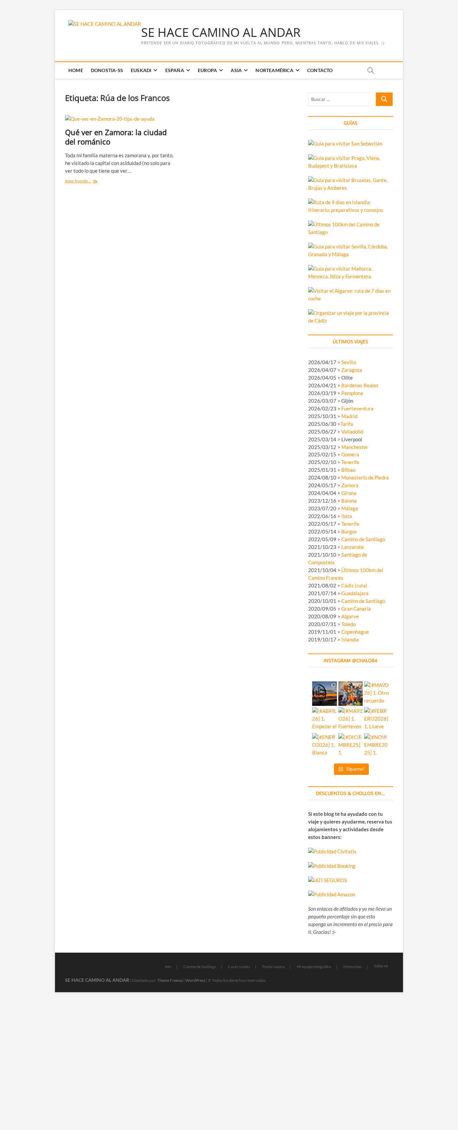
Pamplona (352, 393)
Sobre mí (381, 966)
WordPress (195, 980)
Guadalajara (354, 593)
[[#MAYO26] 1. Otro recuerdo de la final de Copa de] (376, 693)
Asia (236, 70)
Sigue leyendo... (85, 181)
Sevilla (348, 362)
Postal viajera (273, 966)
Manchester (354, 447)
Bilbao (348, 470)
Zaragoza (352, 370)
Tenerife (350, 462)
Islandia (350, 639)
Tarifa (346, 424)
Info (168, 966)
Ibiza (346, 516)
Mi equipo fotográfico (314, 966)
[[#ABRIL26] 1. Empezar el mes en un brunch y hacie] (324, 719)
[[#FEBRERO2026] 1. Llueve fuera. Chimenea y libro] (376, 719)
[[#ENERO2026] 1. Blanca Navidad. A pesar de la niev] (324, 745)
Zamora (349, 485)
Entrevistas (352, 966)
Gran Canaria (356, 609)
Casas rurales (239, 966)
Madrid (349, 416)
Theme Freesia (170, 980)
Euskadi (141, 70)
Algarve (350, 616)
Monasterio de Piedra (365, 477)
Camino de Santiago (363, 539)
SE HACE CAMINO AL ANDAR (220, 32)
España (174, 70)
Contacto (320, 70)
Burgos (349, 531)
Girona (348, 493)
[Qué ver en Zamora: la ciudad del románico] (120, 119)
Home (75, 70)
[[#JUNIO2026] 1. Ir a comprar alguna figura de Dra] (350, 693)
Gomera (350, 454)
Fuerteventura (357, 408)
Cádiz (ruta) (354, 585)
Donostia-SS (107, 70)
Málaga (349, 508)
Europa (207, 70)
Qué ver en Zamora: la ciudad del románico (116, 137)
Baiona (349, 501)
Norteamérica (274, 70)
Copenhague (355, 632)
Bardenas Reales (360, 385)
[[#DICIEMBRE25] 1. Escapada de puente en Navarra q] (350, 745)
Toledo (348, 624)
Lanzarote (352, 547)
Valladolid (352, 432)
